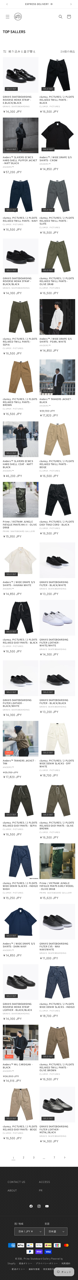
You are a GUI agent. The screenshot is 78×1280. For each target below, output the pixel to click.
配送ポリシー (18, 1269)
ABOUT (12, 1190)
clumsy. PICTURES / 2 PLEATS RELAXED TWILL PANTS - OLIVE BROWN (57, 1067)
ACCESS (44, 1182)
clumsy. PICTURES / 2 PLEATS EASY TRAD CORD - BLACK (57, 523)
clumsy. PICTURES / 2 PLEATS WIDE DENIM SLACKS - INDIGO (57, 1005)
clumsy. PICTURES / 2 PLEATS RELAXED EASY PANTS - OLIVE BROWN (57, 825)
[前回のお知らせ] (7, 4)
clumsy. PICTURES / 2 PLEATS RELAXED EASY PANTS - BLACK (20, 641)
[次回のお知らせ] (71, 4)
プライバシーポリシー (47, 1263)
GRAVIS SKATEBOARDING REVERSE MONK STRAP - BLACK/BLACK (17, 281)
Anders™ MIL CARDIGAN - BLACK (18, 1066)
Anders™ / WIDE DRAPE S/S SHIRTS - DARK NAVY (19, 945)
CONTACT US (16, 1182)
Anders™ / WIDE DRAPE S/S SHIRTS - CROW (56, 159)
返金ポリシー (25, 1263)
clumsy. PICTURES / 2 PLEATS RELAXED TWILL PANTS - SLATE (57, 220)
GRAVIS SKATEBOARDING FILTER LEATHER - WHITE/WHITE (54, 642)
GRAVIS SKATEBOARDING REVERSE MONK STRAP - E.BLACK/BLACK (17, 99)
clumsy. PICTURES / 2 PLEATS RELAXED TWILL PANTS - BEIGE (57, 464)
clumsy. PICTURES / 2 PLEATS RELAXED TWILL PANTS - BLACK (57, 99)
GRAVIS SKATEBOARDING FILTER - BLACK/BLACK (54, 701)
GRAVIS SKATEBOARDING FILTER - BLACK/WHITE (54, 583)
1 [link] (13, 1158)
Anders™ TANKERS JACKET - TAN (19, 762)
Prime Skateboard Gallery (37, 1258)
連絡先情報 (34, 1269)
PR (40, 1190)
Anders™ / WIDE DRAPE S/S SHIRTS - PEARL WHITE (56, 340)
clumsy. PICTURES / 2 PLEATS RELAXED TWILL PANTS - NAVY (20, 219)
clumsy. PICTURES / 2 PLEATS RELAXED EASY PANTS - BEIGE (20, 1128)
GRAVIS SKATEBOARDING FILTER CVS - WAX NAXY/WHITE (54, 946)
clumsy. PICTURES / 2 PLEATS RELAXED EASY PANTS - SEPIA (20, 824)
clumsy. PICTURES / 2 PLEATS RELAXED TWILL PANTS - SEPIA (20, 341)
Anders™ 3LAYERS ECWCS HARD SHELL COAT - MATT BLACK (18, 464)
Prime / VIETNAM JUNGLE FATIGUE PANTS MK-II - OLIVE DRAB (20, 524)
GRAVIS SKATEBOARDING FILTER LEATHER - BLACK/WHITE (17, 703)
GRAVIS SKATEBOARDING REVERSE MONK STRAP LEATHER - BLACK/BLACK (17, 1006)
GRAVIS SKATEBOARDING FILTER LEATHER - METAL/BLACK (54, 1129)
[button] (7, 17)
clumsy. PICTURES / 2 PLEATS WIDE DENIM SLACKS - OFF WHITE (57, 763)
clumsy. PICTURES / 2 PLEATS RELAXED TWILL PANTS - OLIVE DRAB (57, 281)
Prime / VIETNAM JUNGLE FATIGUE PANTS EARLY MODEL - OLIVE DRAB (57, 886)
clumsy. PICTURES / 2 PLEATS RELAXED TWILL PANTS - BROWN (20, 402)
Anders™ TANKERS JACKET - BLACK (56, 400)
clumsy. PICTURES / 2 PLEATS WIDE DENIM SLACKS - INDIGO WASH (20, 886)
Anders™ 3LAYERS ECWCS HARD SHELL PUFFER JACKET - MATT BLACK (20, 160)
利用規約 (66, 1263)
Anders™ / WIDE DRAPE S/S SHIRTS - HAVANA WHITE (19, 583)
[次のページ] (64, 1157)
